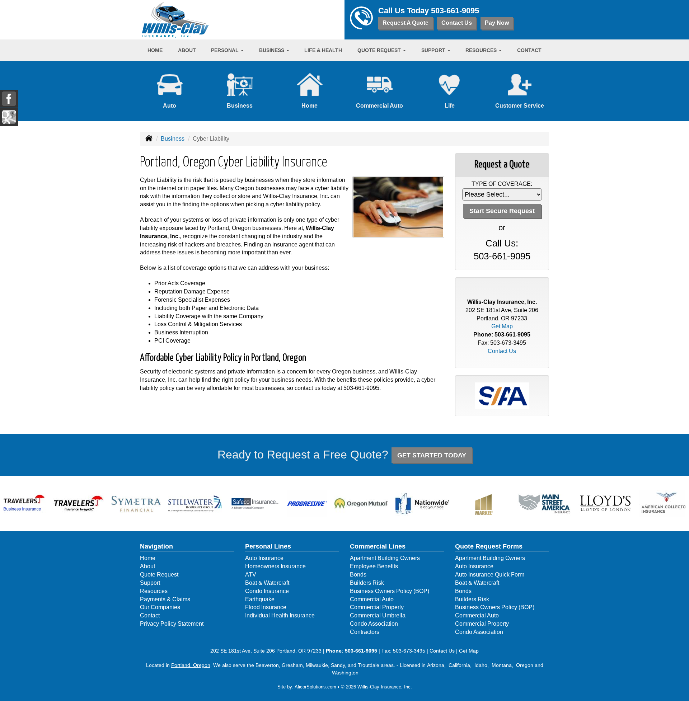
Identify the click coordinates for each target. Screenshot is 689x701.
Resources (154, 591)
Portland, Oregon (190, 665)
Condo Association (374, 624)
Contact (529, 50)
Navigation (156, 546)
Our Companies (160, 607)
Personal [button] (225, 50)
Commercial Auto (372, 599)
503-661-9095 (455, 10)
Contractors (364, 632)
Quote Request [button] (379, 50)
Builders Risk (367, 583)
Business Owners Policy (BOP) (389, 591)
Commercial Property (377, 607)
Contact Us (456, 23)
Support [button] (434, 50)
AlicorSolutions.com (315, 687)
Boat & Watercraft (267, 583)
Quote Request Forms (488, 546)
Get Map (502, 326)
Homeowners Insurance (275, 566)
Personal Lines (268, 546)
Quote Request (159, 574)
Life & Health (323, 50)
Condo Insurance (267, 591)
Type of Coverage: (502, 184)
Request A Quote (405, 23)
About (187, 50)
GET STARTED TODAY (431, 455)
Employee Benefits (374, 566)
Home (155, 50)
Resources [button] (481, 50)
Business (172, 139)
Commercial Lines (378, 546)
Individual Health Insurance (280, 615)
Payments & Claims (165, 599)
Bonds (358, 574)
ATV (250, 574)
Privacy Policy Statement (171, 624)
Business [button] (272, 50)
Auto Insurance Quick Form (489, 574)
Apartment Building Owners (385, 558)
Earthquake (260, 599)
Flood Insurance (265, 607)
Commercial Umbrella (378, 615)
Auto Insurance (264, 558)
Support (150, 583)
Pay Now (497, 23)
